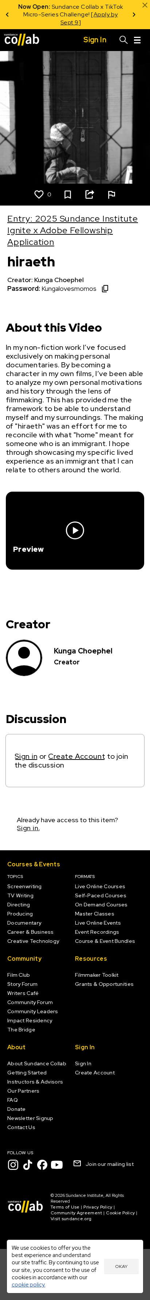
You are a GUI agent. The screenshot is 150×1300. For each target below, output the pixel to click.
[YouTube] (57, 1165)
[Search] (123, 40)
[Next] (134, 14)
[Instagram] (13, 1165)
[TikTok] (27, 1165)
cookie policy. (29, 1284)
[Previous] (7, 14)
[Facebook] (42, 1165)
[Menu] (137, 40)
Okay (121, 1266)
